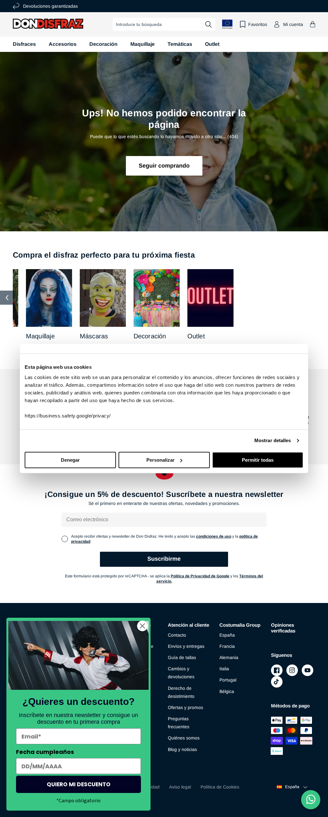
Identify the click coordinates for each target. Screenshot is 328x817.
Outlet (196, 336)
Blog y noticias (182, 749)
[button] (312, 24)
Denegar (70, 460)
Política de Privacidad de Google (200, 576)
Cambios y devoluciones (181, 672)
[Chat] (310, 799)
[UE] (227, 24)
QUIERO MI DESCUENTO (79, 784)
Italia (224, 668)
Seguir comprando (164, 165)
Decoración (103, 44)
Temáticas (180, 44)
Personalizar (160, 460)
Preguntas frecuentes (178, 722)
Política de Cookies (220, 786)
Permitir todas (258, 460)
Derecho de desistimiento (181, 692)
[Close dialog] (142, 625)
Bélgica (226, 691)
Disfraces (24, 44)
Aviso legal (180, 786)
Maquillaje (142, 44)
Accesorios (63, 44)
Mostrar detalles (272, 440)
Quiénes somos (184, 737)
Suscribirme (164, 559)
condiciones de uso (213, 536)
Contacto (177, 635)
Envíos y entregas (186, 646)
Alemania (228, 657)
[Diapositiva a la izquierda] (7, 298)
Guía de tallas (182, 657)
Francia (227, 646)
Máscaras (94, 336)
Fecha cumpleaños (45, 752)
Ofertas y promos (185, 707)
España (227, 635)
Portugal (227, 679)
